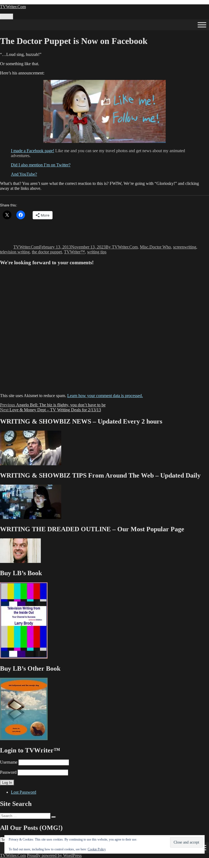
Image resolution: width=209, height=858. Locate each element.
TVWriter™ (74, 252)
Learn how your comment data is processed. (105, 395)
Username (8, 762)
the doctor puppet (47, 252)
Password (8, 772)
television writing (15, 252)
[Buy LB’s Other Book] (24, 738)
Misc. (144, 247)
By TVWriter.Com (122, 247)
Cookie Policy (97, 849)
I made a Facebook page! (32, 150)
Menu (6, 16)
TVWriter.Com (13, 6)
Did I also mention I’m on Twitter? (40, 165)
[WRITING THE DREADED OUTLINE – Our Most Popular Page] (20, 561)
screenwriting (184, 247)
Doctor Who (160, 247)
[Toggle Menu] (202, 24)
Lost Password (23, 792)
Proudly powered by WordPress (54, 855)
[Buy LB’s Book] (24, 657)
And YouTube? (24, 174)
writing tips (96, 252)
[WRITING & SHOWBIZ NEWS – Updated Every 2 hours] (30, 463)
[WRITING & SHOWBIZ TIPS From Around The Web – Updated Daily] (30, 517)
